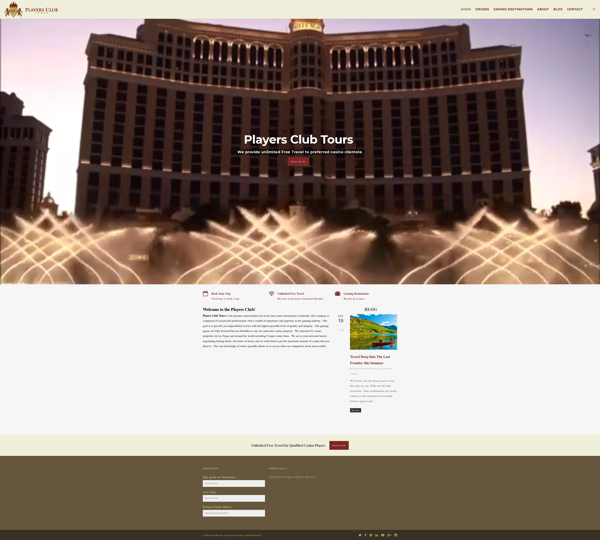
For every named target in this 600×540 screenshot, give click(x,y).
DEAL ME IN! (298, 161)
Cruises (482, 9)
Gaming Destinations (513, 9)
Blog (558, 9)
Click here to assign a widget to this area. (292, 477)
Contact (575, 9)
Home (466, 9)
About (543, 9)
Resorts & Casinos (354, 298)
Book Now (339, 445)
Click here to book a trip (225, 298)
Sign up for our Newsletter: (219, 477)
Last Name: (210, 492)
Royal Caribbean (371, 368)
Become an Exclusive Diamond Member (300, 298)
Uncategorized (383, 368)
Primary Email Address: (217, 507)
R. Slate (355, 368)
